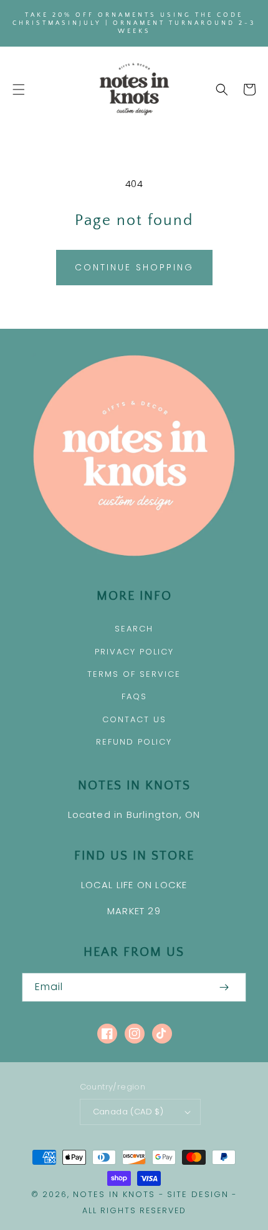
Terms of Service (134, 674)
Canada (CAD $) (128, 1112)
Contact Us (134, 719)
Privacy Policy (134, 652)
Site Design (198, 1194)
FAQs (134, 696)
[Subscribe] (224, 987)
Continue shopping (134, 267)
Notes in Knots (114, 1194)
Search (134, 629)
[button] (18, 89)
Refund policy (134, 742)
